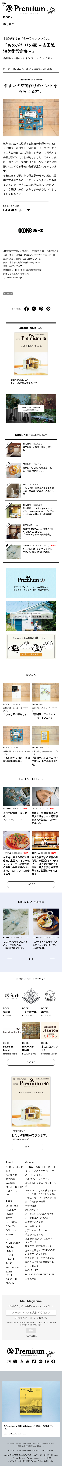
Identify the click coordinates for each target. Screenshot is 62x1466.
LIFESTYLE (12, 1205)
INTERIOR (11, 1222)
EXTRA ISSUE (9, 1273)
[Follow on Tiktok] (34, 1361)
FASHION (11, 1209)
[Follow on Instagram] (9, 1361)
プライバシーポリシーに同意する (32, 1318)
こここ (43, 1458)
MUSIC (10, 1246)
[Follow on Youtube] (28, 1361)
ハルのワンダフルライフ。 (38, 1178)
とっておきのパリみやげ (37, 1218)
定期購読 (10, 1178)
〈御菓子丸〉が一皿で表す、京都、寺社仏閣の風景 (40, 1200)
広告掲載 (10, 1182)
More (31, 884)
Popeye (22, 1458)
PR (7, 1286)
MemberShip (14, 1187)
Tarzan (30, 1458)
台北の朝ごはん (33, 1226)
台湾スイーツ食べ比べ (36, 1230)
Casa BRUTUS (25, 1455)
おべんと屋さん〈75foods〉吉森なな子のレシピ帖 (40, 1252)
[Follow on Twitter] (15, 1361)
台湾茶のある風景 (34, 1222)
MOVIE (10, 1251)
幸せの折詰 (30, 1205)
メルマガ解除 (31, 1336)
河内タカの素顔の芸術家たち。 (40, 1262)
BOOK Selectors (31, 979)
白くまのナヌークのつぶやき (39, 1258)
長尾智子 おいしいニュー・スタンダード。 (40, 1240)
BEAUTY (10, 1226)
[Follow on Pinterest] (47, 1361)
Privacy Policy (37, 1461)
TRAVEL (10, 1218)
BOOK (10, 21)
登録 (31, 1330)
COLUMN (11, 1230)
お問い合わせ (49, 1461)
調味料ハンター (33, 1209)
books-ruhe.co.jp (14, 278)
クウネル (14, 1458)
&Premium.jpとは (14, 1169)
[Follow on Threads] (21, 1361)
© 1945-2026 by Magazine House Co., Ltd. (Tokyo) (30, 1450)
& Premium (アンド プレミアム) (31, 9)
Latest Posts (31, 779)
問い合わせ (11, 1174)
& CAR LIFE (31, 1270)
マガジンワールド (14, 1461)
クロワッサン (37, 1455)
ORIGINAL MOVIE (12, 1281)
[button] (9, 958)
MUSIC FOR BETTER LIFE (39, 1274)
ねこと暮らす (31, 1266)
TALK (9, 1263)
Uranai (10, 1259)
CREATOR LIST (11, 1193)
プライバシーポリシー (33, 1322)
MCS (49, 1458)
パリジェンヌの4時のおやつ (39, 1213)
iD (7, 1238)
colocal (37, 1458)
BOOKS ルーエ (17, 208)
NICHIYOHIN (13, 1242)
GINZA (47, 1455)
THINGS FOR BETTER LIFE (40, 1167)
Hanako (54, 1455)
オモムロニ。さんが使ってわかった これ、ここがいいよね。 (40, 1192)
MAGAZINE (12, 1267)
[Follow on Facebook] (53, 1361)
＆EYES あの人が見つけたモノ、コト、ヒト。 (39, 1173)
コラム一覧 (30, 1278)
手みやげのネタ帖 (34, 1234)
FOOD (9, 1213)
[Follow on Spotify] (40, 1361)
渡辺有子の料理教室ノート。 (39, 1246)
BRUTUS (14, 1455)
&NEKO (10, 1234)
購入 (27, 1147)
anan (6, 1455)
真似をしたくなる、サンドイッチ (40, 1184)
